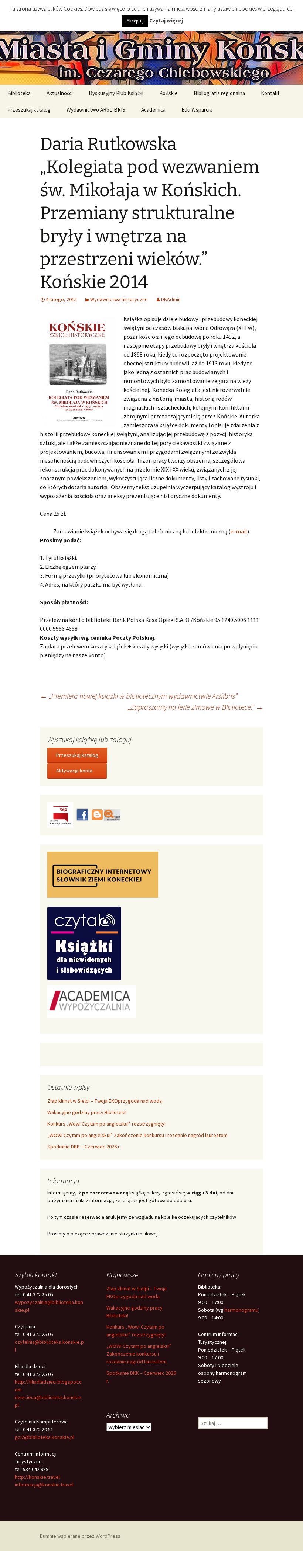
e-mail (239, 531)
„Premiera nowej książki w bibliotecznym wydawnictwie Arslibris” (139, 695)
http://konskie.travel (37, 1477)
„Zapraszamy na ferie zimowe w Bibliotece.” (195, 707)
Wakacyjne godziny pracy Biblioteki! (86, 1112)
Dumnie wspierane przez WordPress (80, 1536)
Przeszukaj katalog (29, 109)
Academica (153, 109)
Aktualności (60, 93)
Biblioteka (19, 93)
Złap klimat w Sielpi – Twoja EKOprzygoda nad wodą (104, 1101)
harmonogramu (241, 1310)
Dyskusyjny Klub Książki (116, 93)
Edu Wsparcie (196, 109)
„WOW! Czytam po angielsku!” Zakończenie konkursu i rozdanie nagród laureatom (137, 1135)
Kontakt (270, 93)
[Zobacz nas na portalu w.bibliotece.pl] (112, 814)
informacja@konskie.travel (44, 1484)
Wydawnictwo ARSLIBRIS (96, 109)
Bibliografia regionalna (219, 93)
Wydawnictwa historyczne (119, 299)
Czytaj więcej (166, 20)
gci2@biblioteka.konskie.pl (44, 1437)
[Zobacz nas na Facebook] (81, 814)
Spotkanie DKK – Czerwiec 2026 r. (83, 1146)
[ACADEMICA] (91, 1001)
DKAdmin (171, 299)
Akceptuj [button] (135, 21)
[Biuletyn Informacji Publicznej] (60, 814)
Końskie (168, 93)
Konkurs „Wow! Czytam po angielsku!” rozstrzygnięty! (106, 1123)
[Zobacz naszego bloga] (96, 814)
